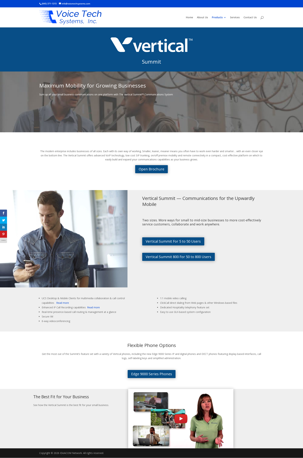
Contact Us (250, 17)
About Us (202, 17)
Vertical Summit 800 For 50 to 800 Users (178, 256)
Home (189, 17)
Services (235, 17)
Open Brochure (151, 169)
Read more (62, 302)
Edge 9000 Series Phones (151, 374)
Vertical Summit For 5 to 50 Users (173, 241)
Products (217, 17)
